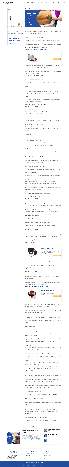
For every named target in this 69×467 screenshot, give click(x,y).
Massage (23, 444)
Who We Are (47, 453)
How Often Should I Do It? (13, 43)
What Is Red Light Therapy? (14, 36)
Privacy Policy (28, 462)
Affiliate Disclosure (40, 462)
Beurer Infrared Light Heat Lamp (36, 287)
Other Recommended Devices (14, 38)
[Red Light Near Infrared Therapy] (32, 252)
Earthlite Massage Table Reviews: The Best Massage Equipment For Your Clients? (54, 440)
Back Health (28, 455)
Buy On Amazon (57, 58)
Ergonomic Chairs (39, 2)
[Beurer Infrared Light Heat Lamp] (32, 294)
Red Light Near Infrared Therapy (36, 245)
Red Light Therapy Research (14, 40)
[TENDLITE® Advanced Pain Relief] (32, 57)
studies (45, 347)
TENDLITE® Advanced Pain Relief (36, 49)
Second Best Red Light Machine (14, 35)
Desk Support (29, 453)
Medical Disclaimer (48, 455)
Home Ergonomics (30, 458)
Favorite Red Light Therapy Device (15, 33)
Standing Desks (48, 2)
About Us (62, 2)
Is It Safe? (10, 41)
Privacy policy (47, 458)
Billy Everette (24, 443)
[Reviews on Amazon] (32, 300)
